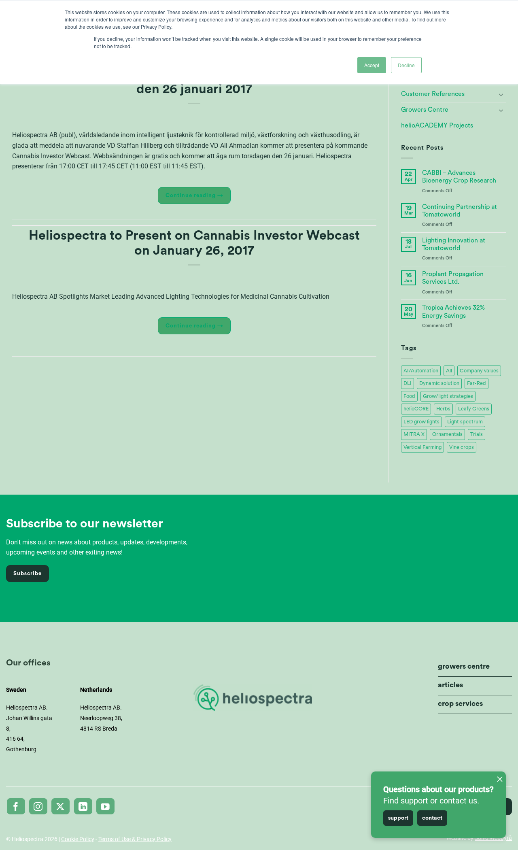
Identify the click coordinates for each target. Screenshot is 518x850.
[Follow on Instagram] (38, 806)
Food (409, 396)
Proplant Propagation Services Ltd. (453, 278)
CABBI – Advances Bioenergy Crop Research (459, 177)
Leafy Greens (473, 408)
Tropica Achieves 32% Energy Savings (453, 311)
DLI (407, 383)
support (398, 818)
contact (432, 818)
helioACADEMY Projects (437, 125)
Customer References (433, 94)
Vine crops (461, 447)
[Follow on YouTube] (105, 806)
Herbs (443, 408)
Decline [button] (406, 65)
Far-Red (476, 383)
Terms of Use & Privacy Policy (135, 839)
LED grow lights (421, 421)
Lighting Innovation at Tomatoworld (453, 244)
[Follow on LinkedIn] (83, 806)
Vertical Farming (422, 447)
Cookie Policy (77, 839)
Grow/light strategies (448, 396)
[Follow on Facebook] (16, 806)
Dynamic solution (439, 383)
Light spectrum (465, 421)
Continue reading (194, 195)
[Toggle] (501, 94)
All (449, 370)
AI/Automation (420, 370)
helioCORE (416, 408)
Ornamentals (447, 434)
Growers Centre (424, 109)
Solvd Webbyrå (493, 838)
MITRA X (414, 434)
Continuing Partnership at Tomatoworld (459, 211)
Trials (476, 434)
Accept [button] (371, 65)
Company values (479, 370)
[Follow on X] (60, 806)
